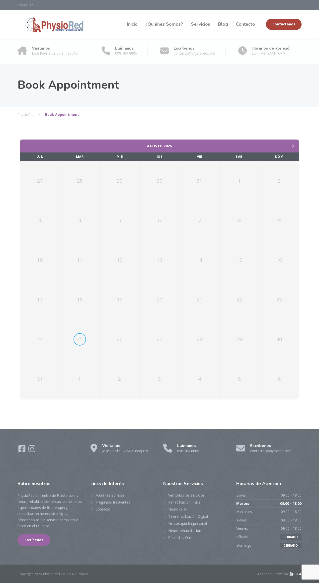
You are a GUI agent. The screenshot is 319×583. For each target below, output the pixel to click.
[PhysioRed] (54, 24)
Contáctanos (283, 24)
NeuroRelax (177, 509)
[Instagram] (31, 450)
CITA (297, 574)
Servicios (200, 24)
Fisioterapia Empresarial (187, 523)
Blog (223, 24)
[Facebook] (22, 450)
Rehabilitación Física (184, 502)
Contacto (245, 24)
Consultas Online (181, 537)
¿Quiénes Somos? (164, 24)
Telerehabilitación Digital (188, 516)
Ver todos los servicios (186, 495)
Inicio (132, 24)
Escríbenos (34, 540)
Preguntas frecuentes (112, 502)
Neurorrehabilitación (184, 530)
